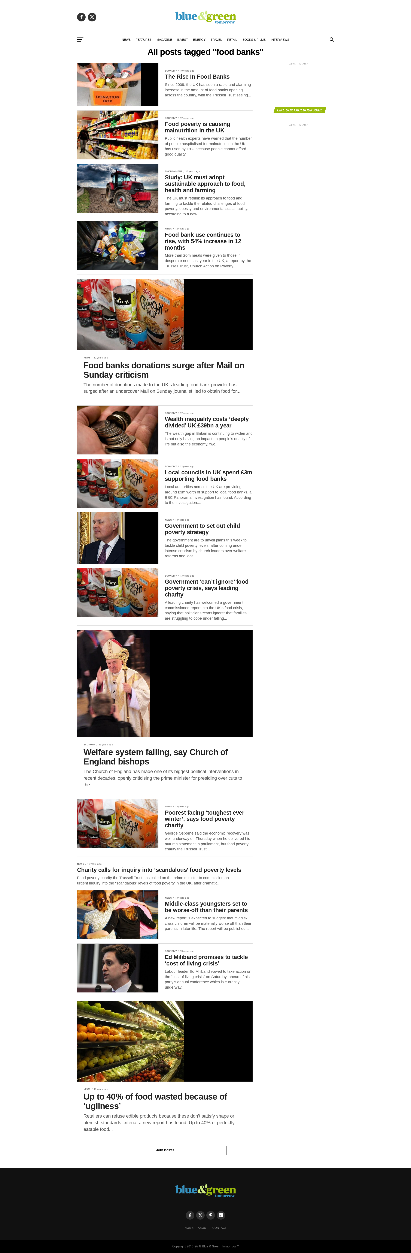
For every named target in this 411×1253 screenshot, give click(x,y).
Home (189, 1227)
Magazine (164, 39)
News (126, 39)
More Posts (164, 1150)
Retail (232, 39)
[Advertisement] (299, 85)
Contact (219, 1227)
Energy (199, 39)
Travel (216, 39)
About (203, 1227)
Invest (182, 39)
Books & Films (254, 39)
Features (143, 39)
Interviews (280, 39)
